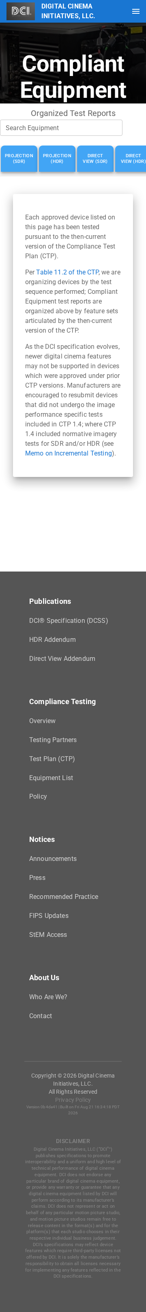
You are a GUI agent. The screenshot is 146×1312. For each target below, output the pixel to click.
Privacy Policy (73, 1100)
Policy (38, 796)
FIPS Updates (49, 916)
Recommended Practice (63, 897)
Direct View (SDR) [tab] (95, 158)
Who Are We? (48, 997)
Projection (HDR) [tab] (57, 158)
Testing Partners (53, 740)
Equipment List (51, 778)
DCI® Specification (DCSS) (68, 620)
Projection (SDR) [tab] (19, 158)
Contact (40, 1016)
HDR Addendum (52, 639)
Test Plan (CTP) (52, 759)
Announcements (53, 859)
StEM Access (48, 935)
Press (37, 878)
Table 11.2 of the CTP (67, 272)
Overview (42, 721)
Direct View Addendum (62, 658)
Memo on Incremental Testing (68, 453)
